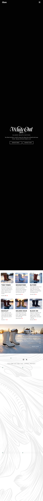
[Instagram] (23, 359)
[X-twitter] (26, 359)
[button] (39, 2)
